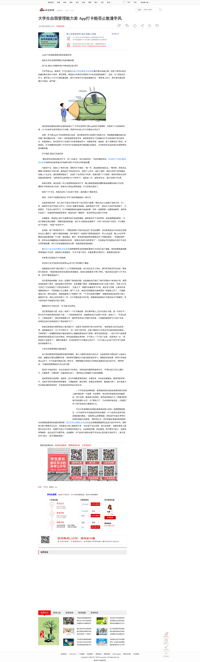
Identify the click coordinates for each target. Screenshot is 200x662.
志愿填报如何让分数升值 (99, 39)
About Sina (72, 654)
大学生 (45, 487)
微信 (127, 25)
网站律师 (107, 654)
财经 (71, 2)
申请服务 (110, 518)
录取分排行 (90, 44)
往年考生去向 (61, 527)
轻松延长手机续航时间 (117, 618)
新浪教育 (60, 10)
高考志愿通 (51, 494)
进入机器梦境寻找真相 (117, 628)
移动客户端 (144, 2)
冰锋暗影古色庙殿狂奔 (117, 634)
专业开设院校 (61, 525)
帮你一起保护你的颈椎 (117, 642)
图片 (96, 2)
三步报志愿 (90, 46)
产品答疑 (136, 654)
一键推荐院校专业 (100, 44)
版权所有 (103, 660)
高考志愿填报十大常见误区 (82, 39)
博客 (89, 2)
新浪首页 (51, 2)
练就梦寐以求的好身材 (117, 620)
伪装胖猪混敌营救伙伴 (84, 645)
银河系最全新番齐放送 (84, 631)
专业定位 (60, 504)
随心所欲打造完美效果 (84, 628)
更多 (108, 2)
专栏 (102, 2)
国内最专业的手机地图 (117, 639)
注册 (135, 2)
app (56, 487)
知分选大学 (115, 34)
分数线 (82, 71)
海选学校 (60, 513)
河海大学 (75, 71)
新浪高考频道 (60, 445)
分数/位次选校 (72, 527)
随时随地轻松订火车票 (117, 645)
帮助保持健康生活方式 (117, 623)
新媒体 (51, 487)
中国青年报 (60, 26)
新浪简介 (64, 654)
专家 (108, 512)
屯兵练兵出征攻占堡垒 (84, 642)
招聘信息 (98, 654)
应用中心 (44, 613)
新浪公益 (57, 613)
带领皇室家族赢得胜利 (84, 618)
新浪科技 (94, 613)
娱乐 (77, 2)
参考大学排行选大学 (79, 44)
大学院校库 (86, 445)
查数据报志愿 (74, 445)
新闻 (58, 2)
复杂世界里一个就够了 (84, 634)
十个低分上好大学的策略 (81, 37)
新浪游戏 (69, 613)
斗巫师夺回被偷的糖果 (84, 639)
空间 (134, 25)
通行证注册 (127, 654)
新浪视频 (82, 613)
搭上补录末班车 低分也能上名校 (81, 34)
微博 (119, 25)
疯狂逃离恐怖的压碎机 (117, 631)
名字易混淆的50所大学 (96, 37)
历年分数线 (71, 525)
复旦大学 (70, 422)
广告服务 (82, 654)
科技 (83, 2)
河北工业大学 (49, 249)
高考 (67, 10)
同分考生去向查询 (100, 46)
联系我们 (90, 654)
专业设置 (89, 71)
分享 (142, 25)
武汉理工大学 (114, 159)
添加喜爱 (149, 25)
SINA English (116, 654)
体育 (64, 2)
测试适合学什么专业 (79, 46)
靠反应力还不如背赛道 (84, 620)
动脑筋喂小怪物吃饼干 (84, 623)
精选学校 (60, 522)
